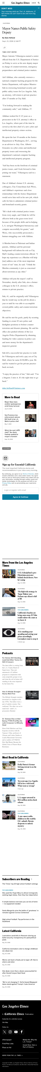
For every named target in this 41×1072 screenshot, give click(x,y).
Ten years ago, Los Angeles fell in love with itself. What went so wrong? (28, 783)
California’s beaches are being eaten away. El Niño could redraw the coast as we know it (27, 616)
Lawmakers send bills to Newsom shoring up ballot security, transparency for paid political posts (19, 938)
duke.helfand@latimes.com (13, 388)
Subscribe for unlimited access (12, 1019)
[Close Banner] (39, 8)
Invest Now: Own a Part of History (30, 1046)
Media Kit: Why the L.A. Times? (30, 1041)
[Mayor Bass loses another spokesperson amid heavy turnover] (30, 405)
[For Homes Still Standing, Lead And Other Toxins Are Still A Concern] (32, 661)
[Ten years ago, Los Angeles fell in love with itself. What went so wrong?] (8, 782)
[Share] (4, 47)
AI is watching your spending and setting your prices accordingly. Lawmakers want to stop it (28, 635)
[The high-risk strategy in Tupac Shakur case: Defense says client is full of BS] (8, 592)
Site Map (5, 1022)
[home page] (20, 3)
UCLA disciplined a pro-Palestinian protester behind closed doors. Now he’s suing (28, 576)
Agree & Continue (20, 497)
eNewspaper (7, 1040)
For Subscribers (23, 610)
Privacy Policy (6, 483)
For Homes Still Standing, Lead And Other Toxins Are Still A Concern (12, 660)
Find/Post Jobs (7, 1044)
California (6, 23)
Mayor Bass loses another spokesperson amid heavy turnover (13, 404)
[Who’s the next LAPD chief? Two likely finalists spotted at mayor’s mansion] (30, 433)
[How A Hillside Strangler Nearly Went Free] (32, 695)
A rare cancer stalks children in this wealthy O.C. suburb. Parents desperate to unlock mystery (27, 821)
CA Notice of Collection (13, 1064)
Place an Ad (6, 1047)
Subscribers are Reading (16, 879)
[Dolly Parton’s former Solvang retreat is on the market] (8, 765)
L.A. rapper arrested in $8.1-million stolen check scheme (27, 800)
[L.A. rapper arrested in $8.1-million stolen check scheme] (8, 798)
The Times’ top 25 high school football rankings (20, 884)
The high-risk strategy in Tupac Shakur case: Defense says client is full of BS (27, 595)
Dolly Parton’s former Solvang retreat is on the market (27, 767)
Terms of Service (28, 474)
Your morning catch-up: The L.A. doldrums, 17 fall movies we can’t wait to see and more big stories (18, 13)
